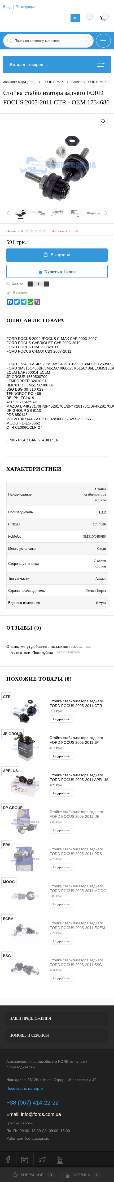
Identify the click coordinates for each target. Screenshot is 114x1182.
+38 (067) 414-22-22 (32, 1102)
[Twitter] (16, 302)
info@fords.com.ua (41, 1114)
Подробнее (61, 719)
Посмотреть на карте (24, 1088)
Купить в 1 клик (60, 272)
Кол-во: (18, 284)
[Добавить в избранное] (103, 121)
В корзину (60, 255)
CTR (102, 512)
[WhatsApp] (30, 302)
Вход (7, 7)
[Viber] (37, 302)
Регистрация (26, 7)
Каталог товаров (26, 64)
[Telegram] (23, 302)
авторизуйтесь (68, 652)
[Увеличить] (57, 166)
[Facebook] (9, 302)
